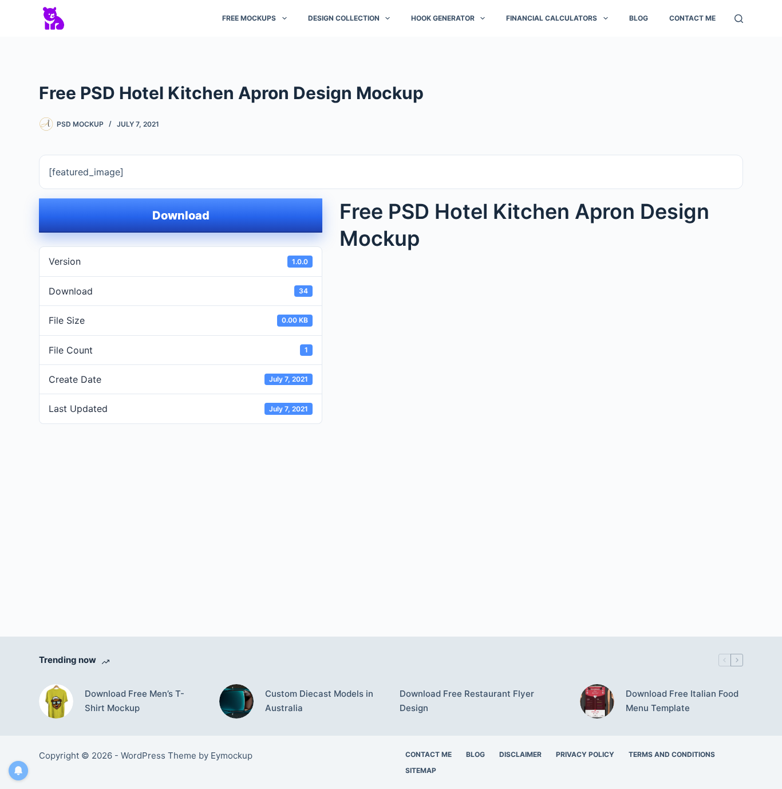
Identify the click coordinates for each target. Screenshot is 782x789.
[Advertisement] (391, 513)
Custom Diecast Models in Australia (319, 700)
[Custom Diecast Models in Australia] (236, 701)
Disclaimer (520, 754)
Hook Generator (443, 18)
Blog (638, 18)
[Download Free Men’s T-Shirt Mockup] (56, 701)
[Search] (738, 18)
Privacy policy (585, 754)
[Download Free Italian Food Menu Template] (597, 701)
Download (181, 215)
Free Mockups (249, 18)
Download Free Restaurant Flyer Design (467, 700)
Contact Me (692, 18)
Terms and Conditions (672, 754)
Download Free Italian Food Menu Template (682, 700)
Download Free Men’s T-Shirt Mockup (134, 700)
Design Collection (344, 18)
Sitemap (420, 770)
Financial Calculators (551, 18)
